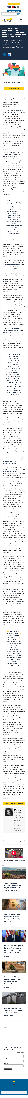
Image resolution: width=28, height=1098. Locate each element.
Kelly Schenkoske (8, 332)
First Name (6, 1058)
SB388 (15, 467)
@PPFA (8, 378)
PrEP (20, 440)
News (15, 28)
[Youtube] (13, 7)
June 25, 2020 (14, 233)
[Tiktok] (18, 7)
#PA (18, 653)
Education (10, 28)
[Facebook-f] (8, 7)
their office (6, 453)
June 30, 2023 (14, 394)
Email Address (7, 1054)
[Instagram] (10, 7)
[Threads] (15, 7)
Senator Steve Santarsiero (11, 264)
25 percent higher (17, 143)
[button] (20, 20)
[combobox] (9, 13)
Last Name (6, 1063)
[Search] (18, 13)
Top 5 (18, 28)
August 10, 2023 (14, 666)
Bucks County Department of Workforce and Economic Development (12, 685)
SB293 (15, 269)
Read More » (7, 893)
